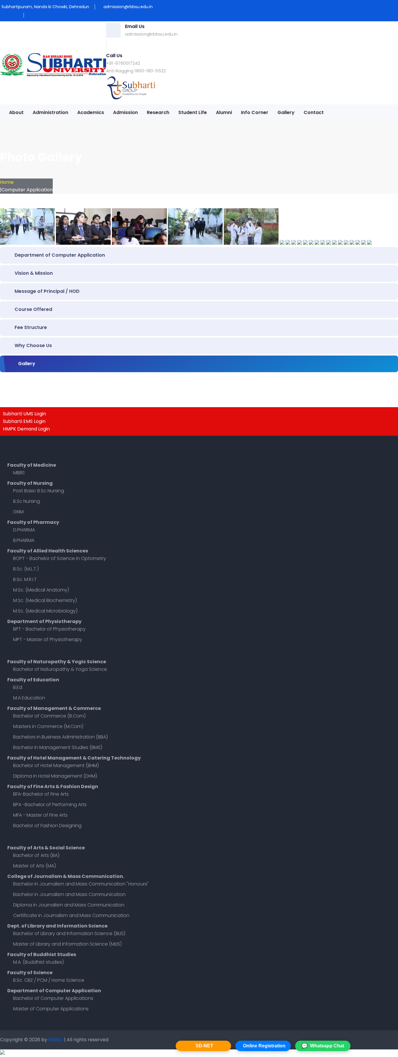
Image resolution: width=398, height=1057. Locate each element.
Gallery (286, 112)
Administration (50, 112)
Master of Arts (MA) (34, 865)
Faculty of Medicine (31, 465)
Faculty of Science (29, 972)
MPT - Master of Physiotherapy (47, 639)
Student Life (192, 112)
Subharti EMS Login (24, 421)
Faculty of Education (33, 679)
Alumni (224, 112)
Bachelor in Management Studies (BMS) (57, 747)
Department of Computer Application (60, 255)
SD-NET (204, 1045)
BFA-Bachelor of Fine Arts (41, 794)
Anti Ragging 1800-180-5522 (136, 71)
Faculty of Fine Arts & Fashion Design (52, 786)
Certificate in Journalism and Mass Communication (71, 915)
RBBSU (56, 1039)
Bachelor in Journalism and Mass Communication (69, 894)
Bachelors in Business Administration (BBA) (60, 737)
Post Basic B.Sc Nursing (38, 490)
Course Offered (33, 309)
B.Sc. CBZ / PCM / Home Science (48, 980)
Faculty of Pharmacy (33, 522)
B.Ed (17, 687)
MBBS (19, 472)
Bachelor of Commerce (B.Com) (49, 716)
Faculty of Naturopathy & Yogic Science (56, 661)
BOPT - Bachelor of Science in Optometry (59, 558)
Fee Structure (31, 327)
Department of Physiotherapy (44, 621)
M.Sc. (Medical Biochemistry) (45, 600)
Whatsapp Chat (322, 1046)
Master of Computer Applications (51, 1008)
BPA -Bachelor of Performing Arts (50, 804)
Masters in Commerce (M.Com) (48, 726)
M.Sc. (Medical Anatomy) (41, 590)
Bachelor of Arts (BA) (36, 855)
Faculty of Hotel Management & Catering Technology (74, 758)
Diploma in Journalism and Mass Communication (68, 905)
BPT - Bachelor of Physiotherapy (49, 629)
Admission (125, 112)
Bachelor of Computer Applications (53, 998)
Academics (90, 112)
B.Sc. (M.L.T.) (26, 569)
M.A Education (29, 697)
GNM (18, 511)
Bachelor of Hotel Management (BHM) (56, 765)
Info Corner (254, 112)
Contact (314, 112)
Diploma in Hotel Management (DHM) (55, 776)
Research (158, 112)
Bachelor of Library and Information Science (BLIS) (69, 933)
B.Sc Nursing (26, 501)
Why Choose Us (33, 345)
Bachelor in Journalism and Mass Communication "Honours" (81, 884)
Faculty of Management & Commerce (54, 708)
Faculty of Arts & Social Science (46, 847)
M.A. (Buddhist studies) (38, 962)
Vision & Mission (34, 273)
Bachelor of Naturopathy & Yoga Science (60, 669)
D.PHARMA (24, 529)
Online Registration (264, 1045)
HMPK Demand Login (26, 429)
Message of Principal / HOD (47, 291)
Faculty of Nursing (30, 483)
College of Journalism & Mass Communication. (65, 876)
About (16, 112)
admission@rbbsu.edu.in (151, 34)
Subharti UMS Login (24, 413)
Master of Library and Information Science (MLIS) (67, 944)
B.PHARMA (23, 540)
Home (7, 182)
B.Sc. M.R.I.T (25, 579)
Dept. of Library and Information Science (57, 926)
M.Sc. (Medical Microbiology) (45, 611)
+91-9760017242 (123, 63)
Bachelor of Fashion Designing (47, 825)
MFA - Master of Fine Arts (40, 815)
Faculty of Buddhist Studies (41, 954)
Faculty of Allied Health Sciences (47, 550)
